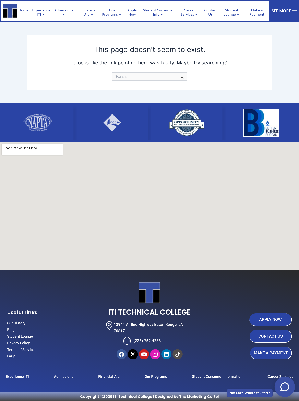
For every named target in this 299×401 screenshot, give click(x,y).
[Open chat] (285, 387)
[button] (74, 10)
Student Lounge (231, 12)
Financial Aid (89, 12)
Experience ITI (41, 12)
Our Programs (110, 12)
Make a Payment (257, 12)
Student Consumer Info (158, 12)
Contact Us (210, 12)
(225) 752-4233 (147, 340)
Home (23, 10)
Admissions (63, 10)
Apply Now (132, 12)
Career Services (188, 12)
